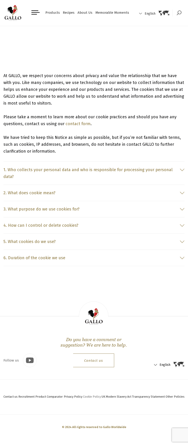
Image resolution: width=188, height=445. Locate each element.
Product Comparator (49, 396)
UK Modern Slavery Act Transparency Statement (133, 396)
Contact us (93, 361)
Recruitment (26, 396)
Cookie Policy (92, 396)
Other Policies (175, 396)
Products (52, 13)
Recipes (69, 13)
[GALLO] (13, 13)
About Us (84, 13)
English (150, 14)
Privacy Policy (73, 396)
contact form (78, 123)
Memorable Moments (112, 13)
